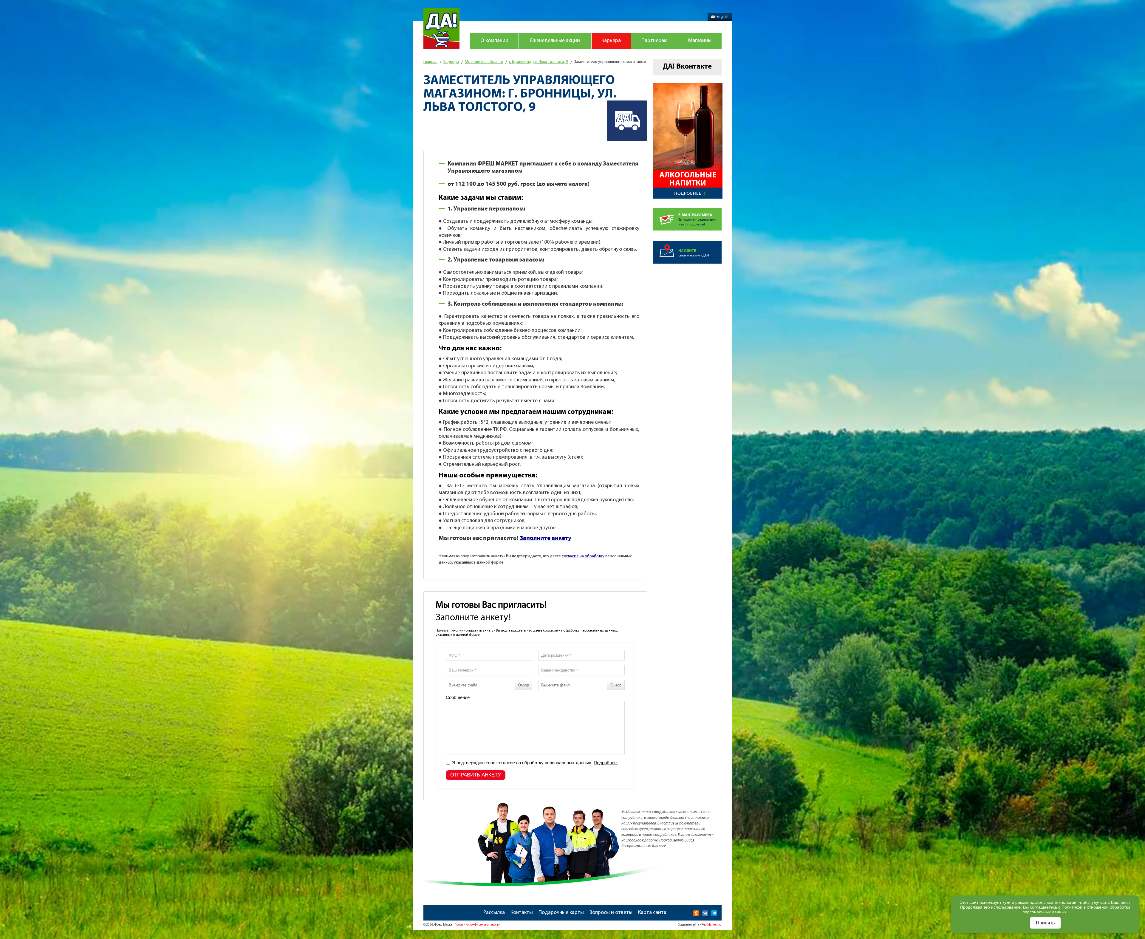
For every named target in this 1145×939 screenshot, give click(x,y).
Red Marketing (711, 924)
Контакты (521, 912)
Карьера (611, 41)
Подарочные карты (561, 912)
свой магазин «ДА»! (693, 253)
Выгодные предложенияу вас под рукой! (697, 219)
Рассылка (494, 912)
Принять (1045, 922)
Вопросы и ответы (610, 912)
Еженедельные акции (555, 41)
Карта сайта (652, 912)
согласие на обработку (561, 630)
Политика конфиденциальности (477, 924)
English (722, 17)
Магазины (699, 41)
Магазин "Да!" (441, 28)
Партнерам (654, 41)
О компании (494, 41)
